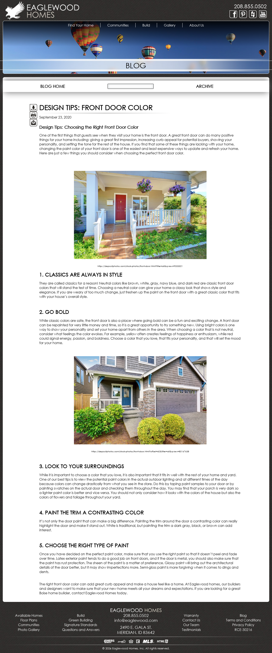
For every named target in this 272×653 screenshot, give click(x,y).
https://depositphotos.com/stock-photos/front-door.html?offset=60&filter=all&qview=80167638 (140, 451)
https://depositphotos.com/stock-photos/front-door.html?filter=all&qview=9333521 (140, 266)
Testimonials (191, 629)
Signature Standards (80, 624)
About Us (200, 25)
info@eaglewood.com (136, 620)
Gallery (173, 25)
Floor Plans (28, 620)
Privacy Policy (243, 624)
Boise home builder (54, 593)
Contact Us (191, 620)
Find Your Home (83, 25)
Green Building (81, 620)
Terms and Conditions (243, 620)
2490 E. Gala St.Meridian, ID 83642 (136, 630)
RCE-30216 (243, 629)
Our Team (191, 624)
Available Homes (28, 615)
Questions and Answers (80, 629)
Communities (28, 624)
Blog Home (52, 86)
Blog (243, 615)
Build (149, 25)
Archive (204, 86)
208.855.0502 (250, 6)
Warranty (191, 615)
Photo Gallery (29, 629)
